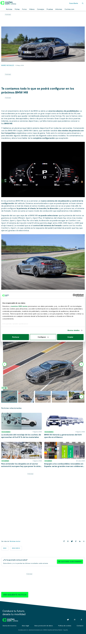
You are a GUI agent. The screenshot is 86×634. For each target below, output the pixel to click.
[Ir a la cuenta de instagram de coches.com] (75, 620)
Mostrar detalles (74, 330)
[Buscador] (83, 3)
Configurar (42, 337)
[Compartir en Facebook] (75, 541)
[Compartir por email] (63, 541)
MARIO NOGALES (7, 65)
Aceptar (70, 337)
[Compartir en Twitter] (71, 541)
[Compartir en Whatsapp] (83, 541)
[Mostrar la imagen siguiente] (81, 364)
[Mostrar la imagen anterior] (5, 364)
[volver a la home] (10, 619)
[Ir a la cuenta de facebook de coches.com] (81, 620)
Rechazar (15, 337)
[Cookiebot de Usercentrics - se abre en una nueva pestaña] (74, 295)
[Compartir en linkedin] (79, 541)
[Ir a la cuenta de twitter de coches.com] (68, 620)
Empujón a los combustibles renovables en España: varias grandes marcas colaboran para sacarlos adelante (63, 445)
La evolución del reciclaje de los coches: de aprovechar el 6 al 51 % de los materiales (17, 415)
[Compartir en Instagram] (67, 541)
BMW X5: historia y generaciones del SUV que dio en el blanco (64, 415)
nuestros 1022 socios (19, 306)
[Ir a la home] (8, 3)
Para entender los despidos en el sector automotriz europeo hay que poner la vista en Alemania (21, 444)
